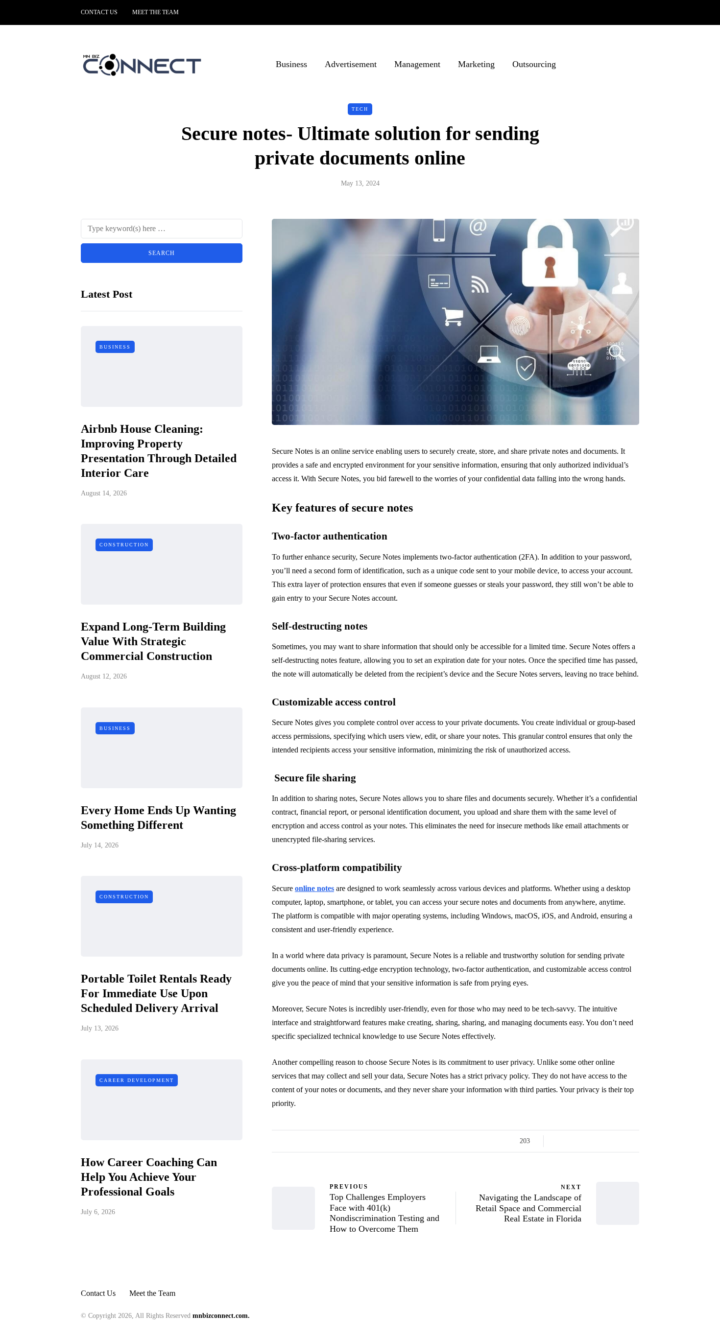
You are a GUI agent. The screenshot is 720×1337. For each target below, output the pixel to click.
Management (417, 64)
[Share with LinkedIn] (596, 1141)
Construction (124, 544)
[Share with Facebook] (559, 1141)
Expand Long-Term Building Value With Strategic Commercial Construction (153, 641)
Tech (360, 109)
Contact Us (99, 12)
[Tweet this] (572, 1141)
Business (291, 64)
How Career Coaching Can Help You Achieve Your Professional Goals (149, 1177)
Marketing (476, 64)
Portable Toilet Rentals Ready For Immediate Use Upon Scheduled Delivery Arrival (156, 993)
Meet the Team (155, 12)
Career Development (136, 1080)
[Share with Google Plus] (584, 1141)
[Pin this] (608, 1141)
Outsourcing (534, 64)
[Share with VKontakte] (621, 1141)
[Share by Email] (633, 1141)
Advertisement (351, 64)
